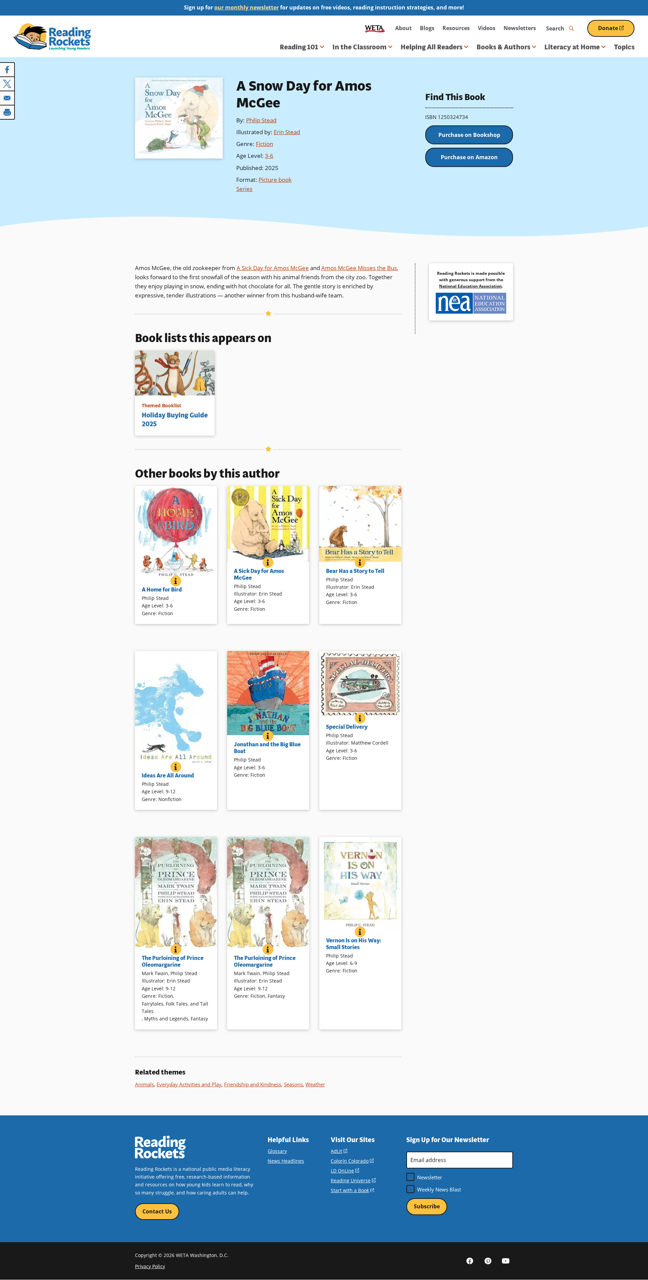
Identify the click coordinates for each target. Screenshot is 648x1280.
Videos (486, 28)
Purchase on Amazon (469, 157)
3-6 (269, 156)
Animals (144, 1084)
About (403, 28)
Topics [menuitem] (624, 47)
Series (244, 189)
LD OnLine (345, 1170)
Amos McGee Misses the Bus (359, 268)
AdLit (339, 1151)
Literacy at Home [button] (572, 47)
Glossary (277, 1151)
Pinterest (487, 1260)
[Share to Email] (7, 98)
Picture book (275, 180)
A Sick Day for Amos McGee (273, 268)
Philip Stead (261, 120)
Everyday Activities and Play (189, 1084)
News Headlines (286, 1161)
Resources (456, 28)
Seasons (293, 1084)
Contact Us (157, 1211)
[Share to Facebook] (7, 69)
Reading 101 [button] (299, 47)
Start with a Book (352, 1190)
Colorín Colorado (352, 1161)
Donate (616, 30)
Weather (315, 1084)
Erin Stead (287, 132)
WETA (375, 28)
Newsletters (520, 28)
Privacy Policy (150, 1266)
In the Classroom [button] (359, 47)
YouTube (505, 1260)
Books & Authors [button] (503, 47)
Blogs (427, 28)
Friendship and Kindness (252, 1084)
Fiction (264, 144)
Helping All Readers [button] (431, 47)
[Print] (7, 112)
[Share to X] (7, 83)
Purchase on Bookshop (469, 135)
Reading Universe (353, 1180)
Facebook (469, 1260)
